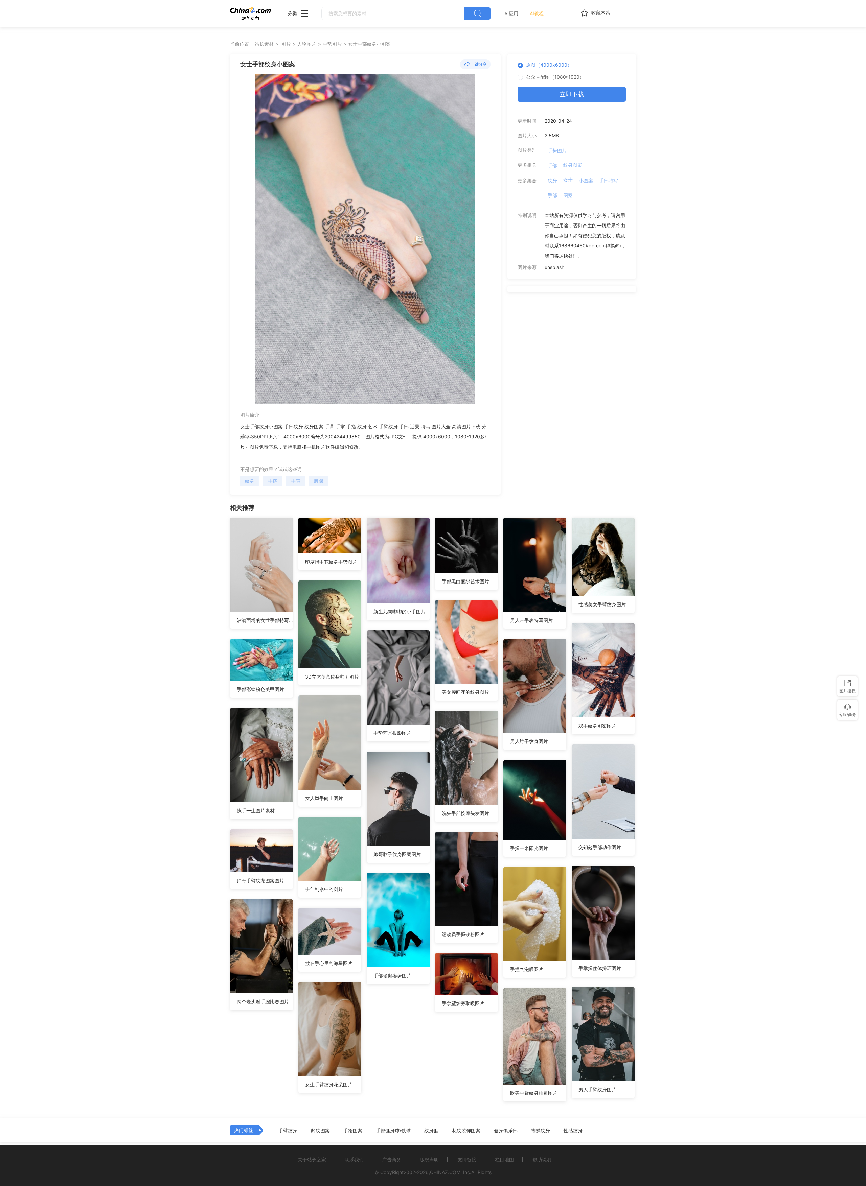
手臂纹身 (287, 1130)
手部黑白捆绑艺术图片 (465, 581)
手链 (272, 481)
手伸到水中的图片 (324, 889)
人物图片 (306, 44)
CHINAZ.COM (445, 1172)
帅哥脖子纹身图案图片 (397, 854)
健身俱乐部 (506, 1130)
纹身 (249, 481)
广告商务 (391, 1159)
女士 (568, 180)
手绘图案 (352, 1130)
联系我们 (354, 1159)
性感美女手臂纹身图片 (602, 604)
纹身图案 (572, 165)
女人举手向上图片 (324, 798)
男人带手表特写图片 (531, 620)
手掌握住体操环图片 (599, 968)
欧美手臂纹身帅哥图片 (533, 1093)
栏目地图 (504, 1159)
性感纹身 (573, 1130)
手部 (552, 165)
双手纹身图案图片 (597, 726)
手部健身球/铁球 (393, 1130)
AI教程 (537, 13)
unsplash (554, 267)
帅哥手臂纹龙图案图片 (260, 880)
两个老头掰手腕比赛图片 (263, 1001)
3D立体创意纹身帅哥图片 (332, 677)
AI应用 (511, 13)
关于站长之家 (312, 1159)
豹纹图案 (320, 1130)
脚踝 (318, 481)
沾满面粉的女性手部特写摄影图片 (265, 620)
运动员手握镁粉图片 (463, 934)
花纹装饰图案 (466, 1130)
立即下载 (572, 94)
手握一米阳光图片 (529, 848)
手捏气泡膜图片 (526, 969)
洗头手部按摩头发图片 (465, 813)
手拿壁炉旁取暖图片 (463, 1003)
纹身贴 (431, 1130)
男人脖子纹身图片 (529, 741)
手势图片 (332, 44)
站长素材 (264, 44)
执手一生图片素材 (256, 810)
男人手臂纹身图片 (597, 1089)
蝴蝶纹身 (540, 1130)
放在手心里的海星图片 (328, 963)
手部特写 (608, 180)
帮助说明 (541, 1159)
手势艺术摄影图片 (392, 733)
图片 (286, 44)
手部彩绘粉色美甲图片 (260, 689)
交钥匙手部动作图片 (599, 847)
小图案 (586, 180)
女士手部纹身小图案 (369, 44)
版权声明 (429, 1159)
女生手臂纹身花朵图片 (328, 1084)
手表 (295, 481)
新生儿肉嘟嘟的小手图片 (399, 611)
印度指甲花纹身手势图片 (331, 562)
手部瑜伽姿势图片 (392, 975)
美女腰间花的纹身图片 (465, 692)
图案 (568, 195)
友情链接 (466, 1159)
